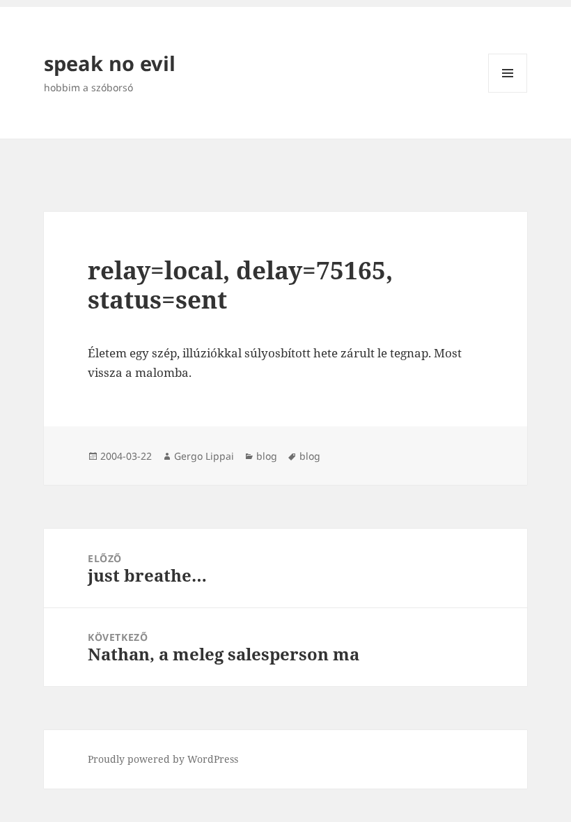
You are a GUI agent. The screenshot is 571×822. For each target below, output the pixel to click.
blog (266, 456)
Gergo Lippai (204, 456)
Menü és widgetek (508, 92)
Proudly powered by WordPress (163, 759)
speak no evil (109, 63)
